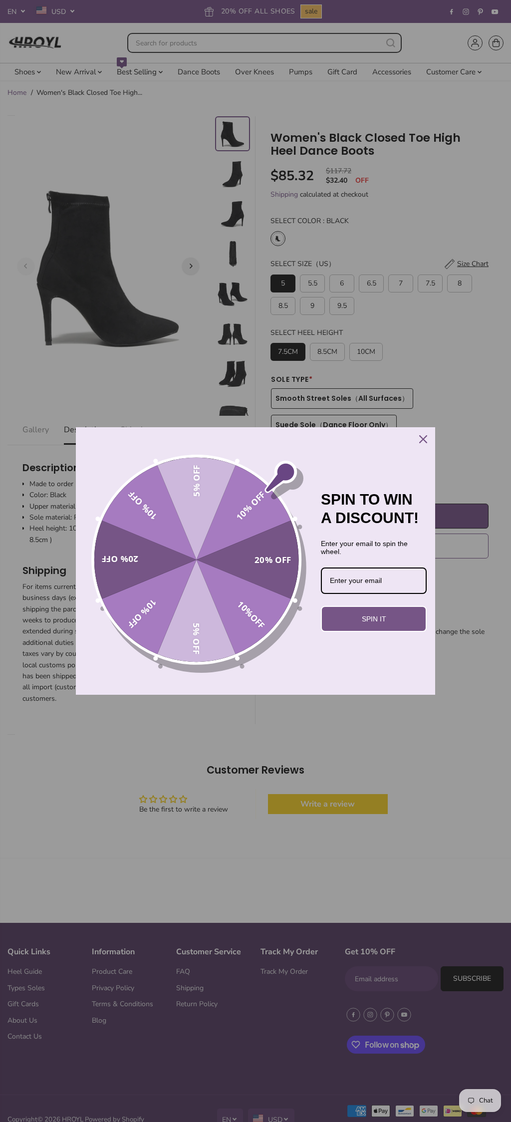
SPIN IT (374, 619)
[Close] (423, 439)
